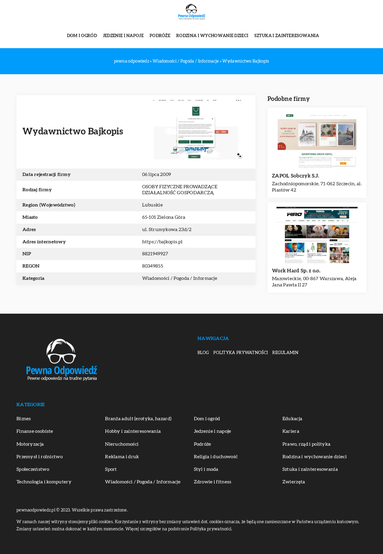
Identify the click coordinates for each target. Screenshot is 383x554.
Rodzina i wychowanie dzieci (212, 36)
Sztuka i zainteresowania (286, 36)
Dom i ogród (82, 36)
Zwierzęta (293, 481)
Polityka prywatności (240, 353)
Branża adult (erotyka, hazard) (138, 418)
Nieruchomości (122, 444)
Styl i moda (206, 469)
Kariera (290, 431)
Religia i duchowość (216, 456)
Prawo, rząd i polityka (306, 444)
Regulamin (285, 353)
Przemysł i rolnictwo (39, 456)
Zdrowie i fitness (213, 481)
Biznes (23, 418)
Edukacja (292, 418)
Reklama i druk (122, 456)
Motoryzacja (30, 444)
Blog (203, 353)
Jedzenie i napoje (123, 36)
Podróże (160, 36)
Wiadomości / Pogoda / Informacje (180, 278)
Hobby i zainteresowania (133, 431)
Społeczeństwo (32, 469)
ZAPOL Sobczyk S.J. (295, 175)
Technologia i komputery (44, 481)
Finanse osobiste (34, 431)
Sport (111, 469)
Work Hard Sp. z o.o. (296, 270)
